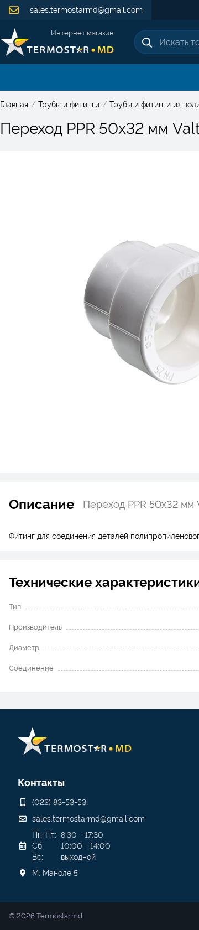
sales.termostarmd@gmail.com (85, 10)
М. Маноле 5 (55, 873)
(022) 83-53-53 (59, 802)
